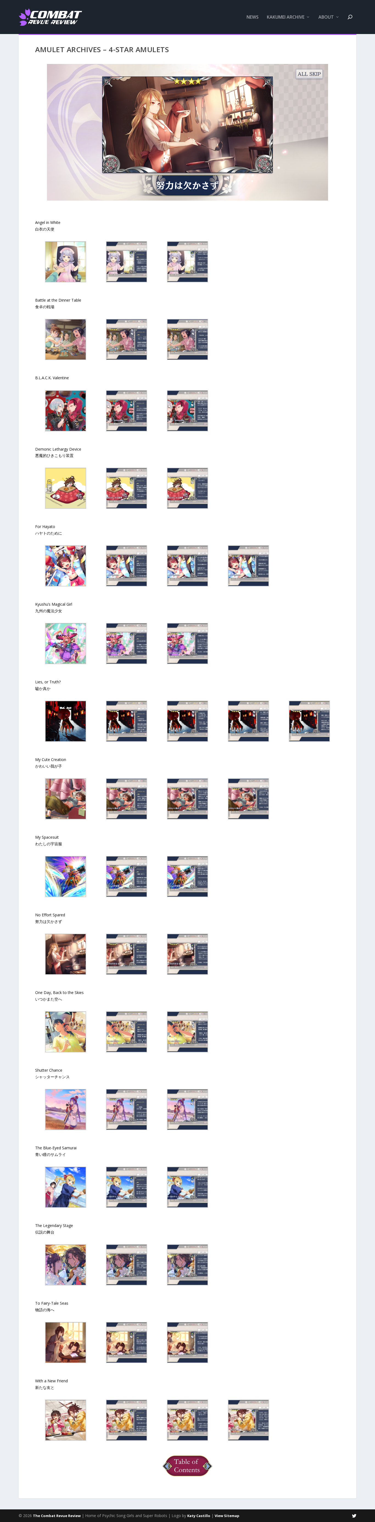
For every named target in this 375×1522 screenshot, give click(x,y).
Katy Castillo (198, 1515)
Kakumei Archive (285, 17)
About (326, 17)
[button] (65, 262)
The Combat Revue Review (57, 1515)
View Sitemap (227, 1515)
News (253, 17)
